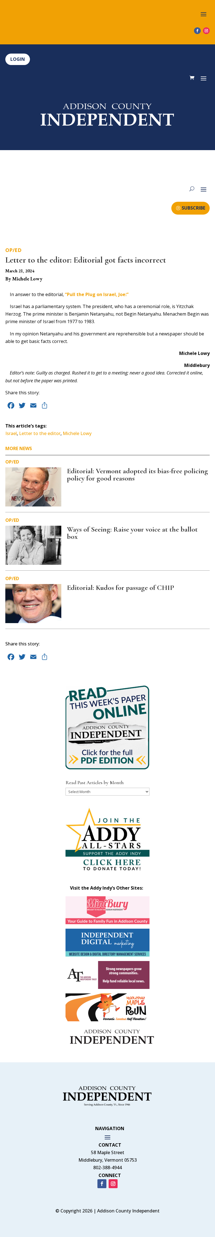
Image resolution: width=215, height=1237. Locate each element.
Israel (11, 433)
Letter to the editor (39, 433)
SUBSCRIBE (193, 208)
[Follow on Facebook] (197, 30)
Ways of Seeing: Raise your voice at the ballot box (132, 533)
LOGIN (17, 59)
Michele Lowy (77, 433)
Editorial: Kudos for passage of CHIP (120, 587)
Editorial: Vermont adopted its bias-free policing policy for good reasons (137, 474)
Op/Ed (13, 250)
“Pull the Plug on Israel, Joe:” (96, 294)
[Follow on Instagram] (206, 30)
